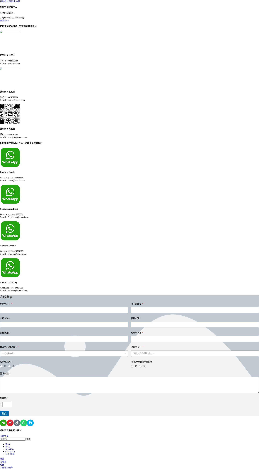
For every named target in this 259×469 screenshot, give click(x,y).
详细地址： (5, 333)
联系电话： (136, 318)
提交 (4, 413)
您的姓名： (6, 304)
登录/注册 (10, 454)
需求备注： (5, 373)
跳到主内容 (14, 1)
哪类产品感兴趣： (9, 347)
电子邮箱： (137, 304)
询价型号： (137, 347)
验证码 (4, 398)
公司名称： (5, 318)
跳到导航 (4, 1)
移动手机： (137, 333)
